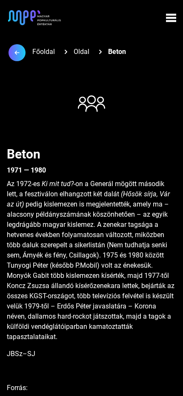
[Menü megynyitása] (171, 18)
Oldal (81, 52)
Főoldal (43, 52)
